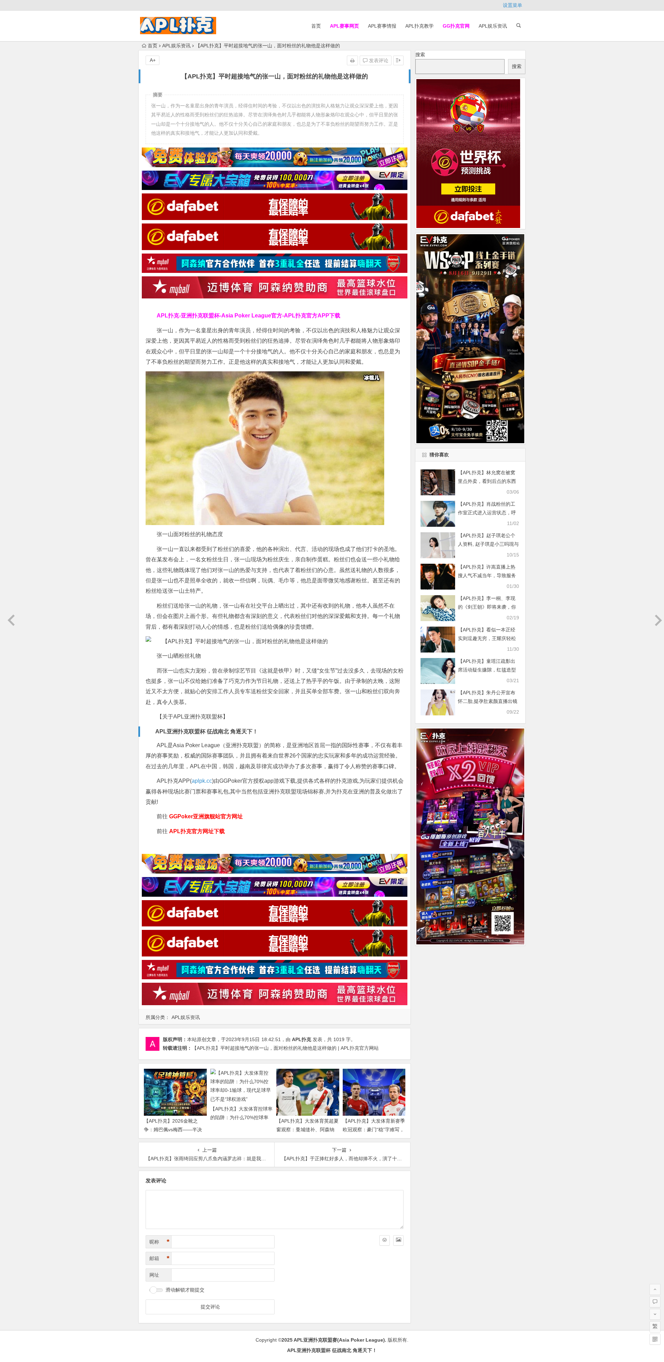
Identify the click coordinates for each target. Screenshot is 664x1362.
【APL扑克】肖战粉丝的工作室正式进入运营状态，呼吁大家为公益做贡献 (487, 512)
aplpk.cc (202, 781)
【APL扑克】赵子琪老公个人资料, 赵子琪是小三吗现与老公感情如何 (488, 544)
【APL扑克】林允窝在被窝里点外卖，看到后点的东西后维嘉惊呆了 (487, 481)
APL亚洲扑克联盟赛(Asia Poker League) (339, 1340)
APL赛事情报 (382, 26)
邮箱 (159, 1258)
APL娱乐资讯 (493, 26)
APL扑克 (301, 1039)
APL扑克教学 (419, 26)
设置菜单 (512, 5)
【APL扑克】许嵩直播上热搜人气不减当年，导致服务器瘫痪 (487, 575)
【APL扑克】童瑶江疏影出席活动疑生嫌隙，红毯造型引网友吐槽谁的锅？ (487, 669)
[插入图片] (398, 1240)
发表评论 (378, 60)
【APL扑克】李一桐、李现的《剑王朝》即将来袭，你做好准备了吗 (487, 607)
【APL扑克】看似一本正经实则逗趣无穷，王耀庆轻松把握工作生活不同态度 (487, 638)
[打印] (352, 60)
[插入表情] (384, 1240)
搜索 (420, 54)
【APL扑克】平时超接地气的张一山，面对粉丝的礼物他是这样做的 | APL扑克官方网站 (285, 1048)
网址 (154, 1275)
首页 (316, 26)
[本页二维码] (655, 1339)
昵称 (159, 1242)
